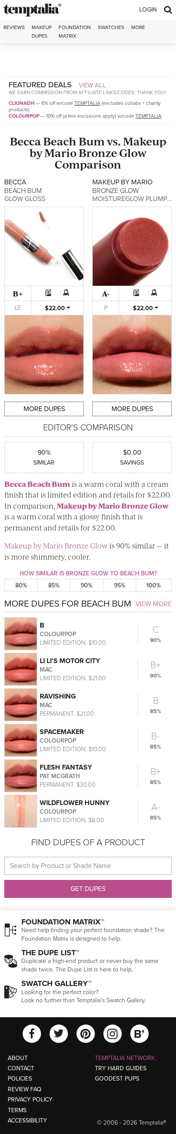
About (18, 1058)
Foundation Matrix (75, 31)
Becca (25, 140)
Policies (20, 1078)
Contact (21, 1068)
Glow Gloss (24, 199)
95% (119, 585)
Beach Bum (74, 140)
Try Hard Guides (121, 1068)
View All (92, 85)
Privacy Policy (30, 1099)
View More (153, 604)
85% (53, 585)
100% (154, 585)
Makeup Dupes (42, 31)
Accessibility (27, 1120)
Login (148, 9)
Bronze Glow (113, 152)
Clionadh (22, 103)
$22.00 (56, 308)
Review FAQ (24, 1089)
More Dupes (44, 409)
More (138, 27)
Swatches (111, 27)
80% (21, 585)
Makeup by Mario (88, 505)
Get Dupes (88, 889)
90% (86, 585)
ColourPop (24, 116)
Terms (17, 1110)
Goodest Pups (117, 1078)
